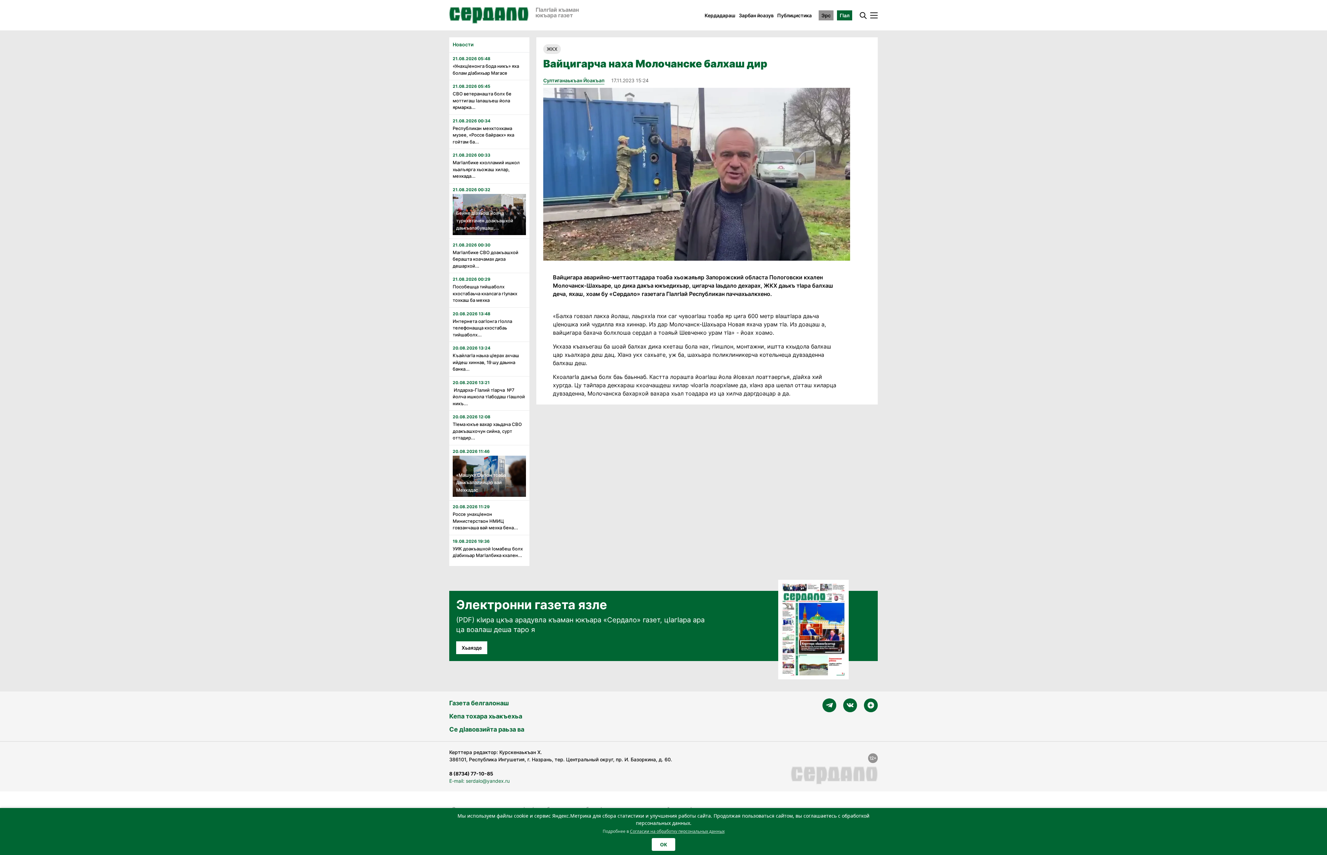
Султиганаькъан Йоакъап (573, 80)
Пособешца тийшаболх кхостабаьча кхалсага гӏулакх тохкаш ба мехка (485, 293)
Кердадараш (720, 15)
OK (663, 844)
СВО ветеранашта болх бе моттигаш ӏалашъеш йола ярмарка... (482, 100)
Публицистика (794, 15)
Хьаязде (472, 648)
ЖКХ (552, 49)
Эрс (826, 15)
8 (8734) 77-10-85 (471, 774)
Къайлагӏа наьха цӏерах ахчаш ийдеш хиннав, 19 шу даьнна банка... (486, 362)
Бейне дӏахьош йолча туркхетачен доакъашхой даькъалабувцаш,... (484, 220)
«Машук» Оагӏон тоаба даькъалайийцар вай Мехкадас (481, 482)
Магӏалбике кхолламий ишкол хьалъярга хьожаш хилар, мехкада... (486, 169)
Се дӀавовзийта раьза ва (486, 729)
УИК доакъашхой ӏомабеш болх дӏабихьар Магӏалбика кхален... (488, 552)
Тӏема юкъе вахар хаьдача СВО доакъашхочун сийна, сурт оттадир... (487, 430)
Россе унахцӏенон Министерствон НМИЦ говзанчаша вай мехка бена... (485, 520)
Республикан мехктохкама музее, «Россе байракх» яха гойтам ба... (483, 135)
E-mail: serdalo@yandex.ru (479, 781)
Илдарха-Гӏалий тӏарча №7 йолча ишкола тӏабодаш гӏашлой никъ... (489, 396)
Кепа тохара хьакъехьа (485, 716)
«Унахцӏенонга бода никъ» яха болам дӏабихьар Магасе (486, 69)
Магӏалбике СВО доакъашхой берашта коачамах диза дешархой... (485, 259)
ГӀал (844, 15)
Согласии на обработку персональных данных (677, 831)
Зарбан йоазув (756, 15)
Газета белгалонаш (479, 703)
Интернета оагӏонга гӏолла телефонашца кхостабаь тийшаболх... (482, 327)
